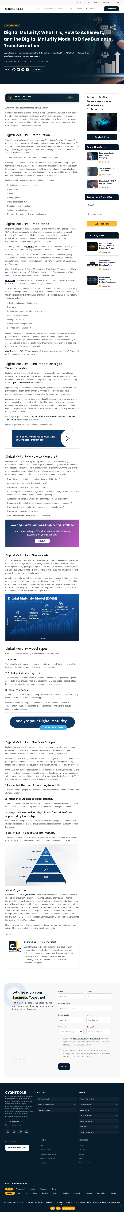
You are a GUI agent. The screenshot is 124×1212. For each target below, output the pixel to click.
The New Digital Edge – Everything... (107, 169)
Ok (52, 1208)
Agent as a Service (45, 1149)
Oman (55, 1193)
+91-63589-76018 (15, 1125)
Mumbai (32, 1189)
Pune (54, 1189)
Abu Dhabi (65, 1193)
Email (88, 991)
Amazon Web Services (87, 1099)
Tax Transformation (44, 1099)
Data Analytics (84, 1110)
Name (60, 991)
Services (82, 1093)
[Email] (22, 69)
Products (41, 1093)
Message (89, 1027)
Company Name (64, 1003)
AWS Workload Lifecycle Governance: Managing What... (107, 262)
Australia (77, 1193)
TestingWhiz (43, 1163)
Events (81, 1158)
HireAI (41, 1145)
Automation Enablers (44, 1110)
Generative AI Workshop (47, 1158)
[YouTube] (20, 1131)
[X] (27, 69)
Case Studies (83, 1149)
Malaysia (89, 1193)
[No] (121, 1205)
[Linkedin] (18, 69)
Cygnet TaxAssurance (86, 1132)
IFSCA (96, 2)
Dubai (35, 1193)
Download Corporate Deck (17, 1148)
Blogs (81, 1145)
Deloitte (9, 351)
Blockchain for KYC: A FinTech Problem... (107, 182)
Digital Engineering (86, 1115)
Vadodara (43, 1189)
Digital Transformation (22, 382)
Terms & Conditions (80, 1039)
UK (27, 1193)
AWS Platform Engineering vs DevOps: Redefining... (107, 279)
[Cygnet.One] (14, 9)
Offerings (61, 1027)
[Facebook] (14, 69)
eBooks (81, 1154)
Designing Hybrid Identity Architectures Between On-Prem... (107, 245)
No (58, 1208)
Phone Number (64, 1015)
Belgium (45, 1193)
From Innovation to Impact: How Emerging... (106, 155)
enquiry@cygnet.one (15, 1121)
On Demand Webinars (85, 1163)
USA (19, 1193)
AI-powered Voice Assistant (48, 1154)
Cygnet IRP (80, 2)
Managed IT (83, 1126)
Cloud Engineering (86, 1104)
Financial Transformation (46, 1104)
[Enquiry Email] (26, 1131)
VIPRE (41, 1167)
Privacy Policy (95, 1039)
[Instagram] (14, 1131)
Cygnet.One (29, 894)
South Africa (101, 1193)
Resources (83, 1140)
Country (89, 1015)
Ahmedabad (20, 1189)
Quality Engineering (86, 1121)
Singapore (113, 1193)
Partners (79, 9)
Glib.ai (89, 2)
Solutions (43, 1140)
